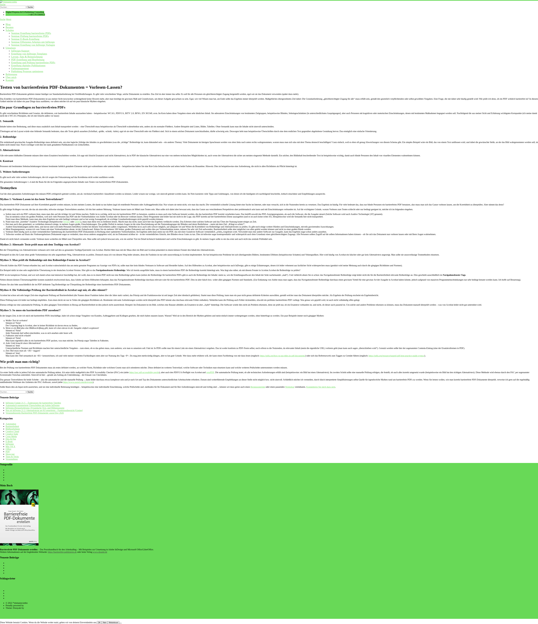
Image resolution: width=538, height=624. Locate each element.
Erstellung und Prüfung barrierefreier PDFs (33, 62)
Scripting (354, 585)
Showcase (10, 454)
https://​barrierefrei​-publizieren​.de (62, 552)
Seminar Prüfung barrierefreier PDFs (30, 36)
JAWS (78, 221)
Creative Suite (12, 434)
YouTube (10, 470)
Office (8, 449)
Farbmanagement (20, 68)
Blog (8, 24)
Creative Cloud (12, 431)
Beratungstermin (258, 387)
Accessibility (13, 585)
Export (173, 585)
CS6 (148, 585)
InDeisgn (231, 586)
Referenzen (11, 74)
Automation (11, 424)
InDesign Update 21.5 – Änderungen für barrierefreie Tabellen (33, 403)
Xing (8, 477)
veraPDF (210, 372)
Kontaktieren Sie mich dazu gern (320, 387)
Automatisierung (51, 585)
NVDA (66, 221)
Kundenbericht (267, 585)
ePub (167, 585)
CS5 (138, 585)
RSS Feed (10, 480)
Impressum (10, 595)
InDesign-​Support (20, 50)
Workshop (289, 387)
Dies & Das (11, 439)
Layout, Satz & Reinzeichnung (27, 56)
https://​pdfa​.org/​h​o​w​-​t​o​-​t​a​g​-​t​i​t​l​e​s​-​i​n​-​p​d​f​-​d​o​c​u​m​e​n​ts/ (282, 356)
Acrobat (25, 585)
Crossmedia (130, 585)
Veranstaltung (12, 459)
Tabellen (361, 586)
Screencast (342, 585)
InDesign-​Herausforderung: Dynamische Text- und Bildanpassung (35, 408)
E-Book (9, 441)
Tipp (368, 585)
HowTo (212, 585)
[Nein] (120, 623)
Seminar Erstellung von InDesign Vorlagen (33, 45)
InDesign (10, 444)
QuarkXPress (330, 586)
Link (276, 585)
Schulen (10, 30)
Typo (393, 585)
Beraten (9, 27)
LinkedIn (10, 475)
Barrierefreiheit (12, 426)
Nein (104, 622)
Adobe (34, 585)
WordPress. (29, 605)
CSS (153, 586)
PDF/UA (297, 585)
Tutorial (385, 585)
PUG (324, 586)
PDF (8, 451)
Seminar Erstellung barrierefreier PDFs (31, 33)
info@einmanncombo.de (16, 14)
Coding (100, 586)
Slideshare (10, 472)
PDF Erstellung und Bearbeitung (27, 59)
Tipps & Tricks (12, 456)
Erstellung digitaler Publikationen (28, 65)
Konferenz (256, 585)
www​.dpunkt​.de (100, 552)
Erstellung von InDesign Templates (29, 53)
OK (99, 622)
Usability (411, 585)
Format (195, 585)
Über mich (11, 77)
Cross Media (11, 436)
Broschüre (92, 585)
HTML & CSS (223, 586)
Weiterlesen (113, 622)
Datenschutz (11, 598)
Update (401, 585)
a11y (2, 585)
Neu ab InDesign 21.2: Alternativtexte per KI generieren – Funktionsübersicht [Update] (44, 410)
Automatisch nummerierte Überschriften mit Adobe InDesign (33, 405)
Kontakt (10, 80)
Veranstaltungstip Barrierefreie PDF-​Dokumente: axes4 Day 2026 (35, 413)
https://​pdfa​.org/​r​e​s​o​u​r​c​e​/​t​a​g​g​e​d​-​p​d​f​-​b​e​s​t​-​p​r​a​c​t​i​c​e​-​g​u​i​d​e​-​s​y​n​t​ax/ (396, 356)
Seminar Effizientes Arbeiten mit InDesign (33, 42)
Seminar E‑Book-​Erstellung (25, 39)
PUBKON (309, 585)
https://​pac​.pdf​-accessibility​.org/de (144, 372)
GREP (203, 585)
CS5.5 (143, 585)
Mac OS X (10, 446)
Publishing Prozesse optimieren (27, 71)
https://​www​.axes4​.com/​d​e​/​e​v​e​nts (78, 382)
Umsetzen (11, 47)
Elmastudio (29, 608)
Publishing (317, 586)
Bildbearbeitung (13, 429)
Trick (375, 585)
